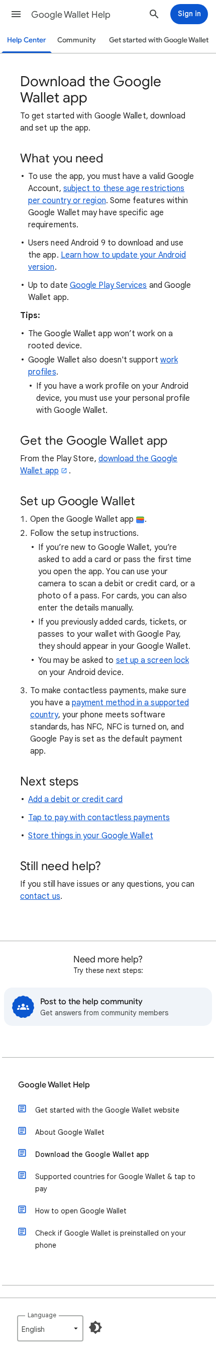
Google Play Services (108, 285)
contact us (40, 896)
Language (42, 1315)
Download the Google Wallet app (92, 1154)
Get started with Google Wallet (158, 40)
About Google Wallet (69, 1132)
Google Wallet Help (71, 14)
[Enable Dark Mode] (95, 1327)
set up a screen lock (152, 660)
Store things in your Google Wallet (90, 836)
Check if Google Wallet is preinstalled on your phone (110, 1239)
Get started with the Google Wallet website (107, 1110)
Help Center (26, 40)
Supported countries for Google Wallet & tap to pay (115, 1182)
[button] (16, 14)
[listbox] (50, 1328)
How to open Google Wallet (81, 1210)
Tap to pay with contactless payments (99, 818)
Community (76, 40)
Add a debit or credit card (75, 799)
